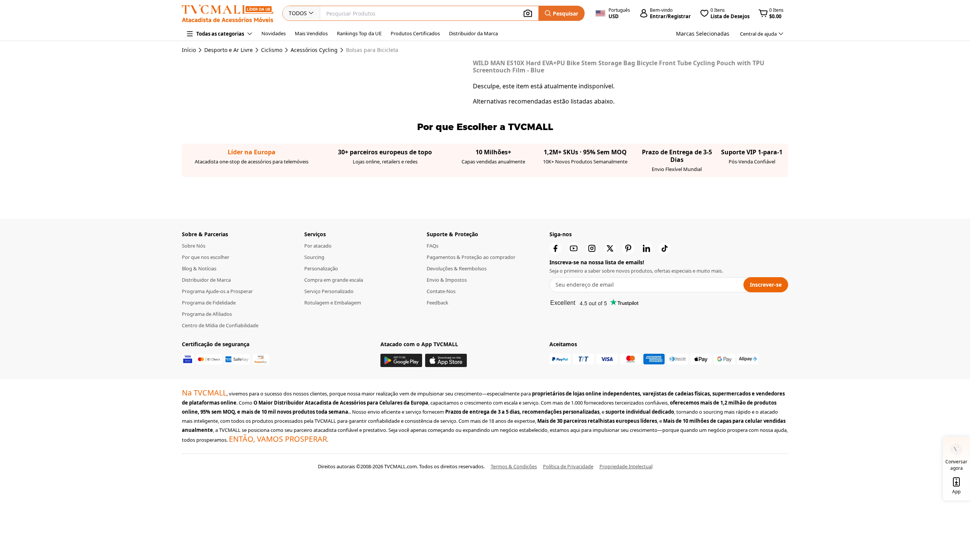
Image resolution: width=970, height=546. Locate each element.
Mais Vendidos (311, 33)
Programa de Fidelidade (209, 302)
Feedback (437, 302)
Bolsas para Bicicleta (372, 50)
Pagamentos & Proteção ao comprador (471, 257)
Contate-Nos (441, 291)
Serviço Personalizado (329, 291)
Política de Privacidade (568, 466)
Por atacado (318, 245)
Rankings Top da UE (359, 33)
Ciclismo (271, 50)
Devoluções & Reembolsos (457, 268)
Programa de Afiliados (207, 314)
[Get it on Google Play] (401, 360)
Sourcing (314, 257)
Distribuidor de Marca (206, 279)
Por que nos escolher (205, 257)
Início (189, 49)
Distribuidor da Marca (473, 33)
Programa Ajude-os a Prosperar (217, 291)
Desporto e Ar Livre (228, 50)
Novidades (273, 33)
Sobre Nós (193, 245)
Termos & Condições (514, 466)
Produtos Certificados (415, 33)
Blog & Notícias (199, 268)
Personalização (321, 268)
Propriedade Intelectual (625, 466)
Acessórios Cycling (314, 50)
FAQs (432, 245)
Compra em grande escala (333, 279)
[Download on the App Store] (446, 360)
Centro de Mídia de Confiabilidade (220, 325)
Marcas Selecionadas (702, 33)
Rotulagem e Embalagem (332, 302)
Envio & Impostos (447, 279)
